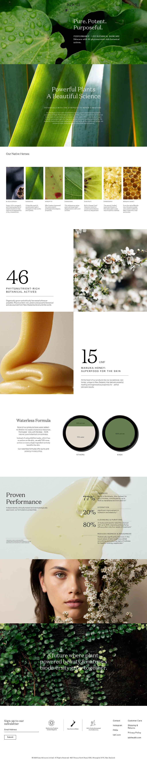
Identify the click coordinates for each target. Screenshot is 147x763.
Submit (10, 737)
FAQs (115, 730)
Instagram (117, 725)
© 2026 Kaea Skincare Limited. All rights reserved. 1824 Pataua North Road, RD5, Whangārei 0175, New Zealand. (73, 758)
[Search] (136, 4)
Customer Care (135, 721)
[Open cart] (142, 4)
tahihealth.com (134, 738)
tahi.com (117, 735)
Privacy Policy (134, 733)
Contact (116, 721)
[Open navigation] (10, 4)
